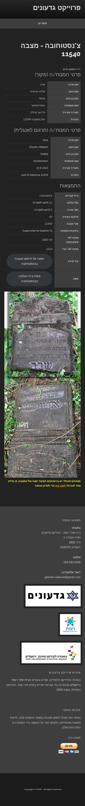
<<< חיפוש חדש (72, 69)
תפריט (42, 23)
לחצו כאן (60, 485)
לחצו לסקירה (41, 202)
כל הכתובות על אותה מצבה (37, 230)
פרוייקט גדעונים (57, 8)
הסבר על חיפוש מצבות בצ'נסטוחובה (29, 261)
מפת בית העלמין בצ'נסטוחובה (30, 279)
